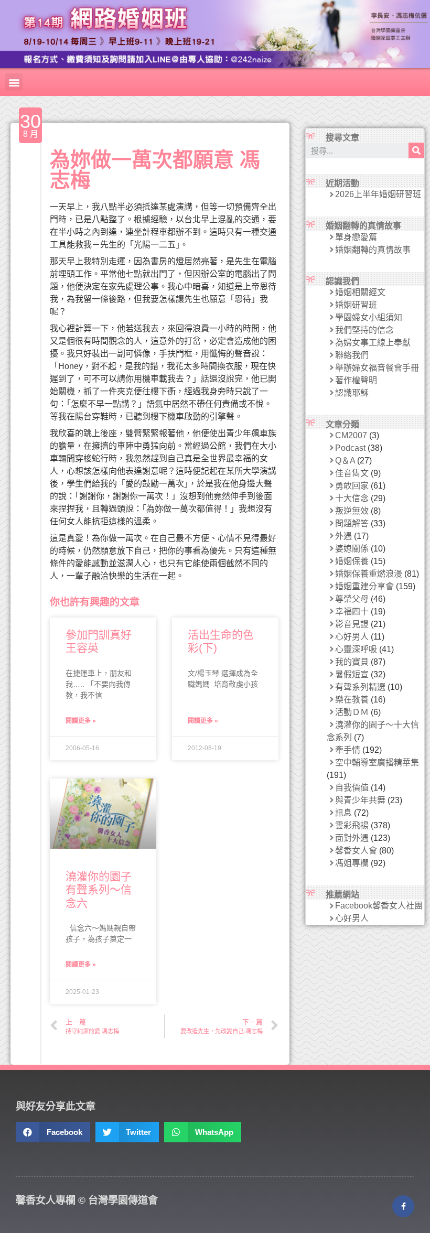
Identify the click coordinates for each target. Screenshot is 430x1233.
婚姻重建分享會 (364, 586)
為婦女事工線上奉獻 (373, 342)
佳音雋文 (352, 473)
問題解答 (352, 523)
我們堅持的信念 (364, 330)
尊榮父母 (352, 598)
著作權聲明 (356, 380)
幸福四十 (352, 611)
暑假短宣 (352, 674)
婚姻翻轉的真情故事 (373, 249)
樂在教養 (352, 699)
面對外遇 (352, 838)
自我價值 (352, 787)
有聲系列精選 (360, 687)
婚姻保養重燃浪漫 (368, 573)
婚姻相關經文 (360, 292)
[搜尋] (416, 150)
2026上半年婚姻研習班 (378, 194)
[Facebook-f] (403, 1206)
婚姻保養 (352, 561)
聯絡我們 (352, 355)
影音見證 (352, 624)
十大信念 (352, 498)
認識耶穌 (352, 392)
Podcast (350, 448)
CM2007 (351, 435)
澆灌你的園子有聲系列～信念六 (99, 889)
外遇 (343, 536)
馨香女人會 (356, 850)
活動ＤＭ (352, 712)
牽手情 (347, 749)
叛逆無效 (352, 510)
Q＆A (345, 460)
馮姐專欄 (352, 863)
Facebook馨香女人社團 (379, 905)
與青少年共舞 (360, 800)
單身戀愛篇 (356, 237)
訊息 (343, 812)
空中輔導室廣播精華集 (377, 762)
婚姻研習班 (356, 304)
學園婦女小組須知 (368, 317)
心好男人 (352, 636)
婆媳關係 (352, 548)
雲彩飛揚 (352, 825)
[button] (14, 82)
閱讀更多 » (81, 720)
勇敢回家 (352, 485)
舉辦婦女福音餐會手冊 (377, 367)
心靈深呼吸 (356, 649)
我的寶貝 (352, 661)
